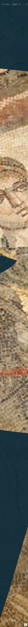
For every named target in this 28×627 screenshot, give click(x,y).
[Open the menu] (26, 4)
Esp (20, 4)
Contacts (15, 4)
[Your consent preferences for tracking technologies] (25, 624)
